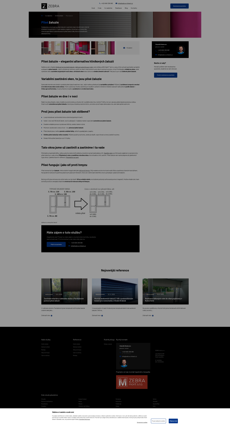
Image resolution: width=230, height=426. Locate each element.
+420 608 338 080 (107, 3)
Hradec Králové (82, 399)
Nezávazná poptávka (179, 6)
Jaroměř (155, 401)
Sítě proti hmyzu (45, 352)
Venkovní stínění (100, 294)
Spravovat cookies (142, 422)
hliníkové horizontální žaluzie (65, 67)
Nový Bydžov (44, 404)
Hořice (154, 399)
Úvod (93, 8)
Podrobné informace (84, 419)
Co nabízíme (108, 8)
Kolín (154, 406)
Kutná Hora (118, 401)
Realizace (118, 8)
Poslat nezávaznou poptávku (165, 75)
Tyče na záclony (45, 355)
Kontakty (134, 8)
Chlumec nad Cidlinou (84, 406)
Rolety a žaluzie (108, 344)
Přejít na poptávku (56, 244)
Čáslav (117, 406)
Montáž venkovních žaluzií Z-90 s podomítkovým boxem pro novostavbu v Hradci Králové (113, 299)
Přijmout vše (173, 421)
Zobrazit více (45, 315)
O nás (99, 8)
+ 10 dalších (129, 48)
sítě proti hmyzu (84, 170)
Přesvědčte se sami (72, 157)
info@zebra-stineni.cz (125, 3)
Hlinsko (80, 404)
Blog (126, 8)
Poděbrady (118, 404)
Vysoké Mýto (156, 404)
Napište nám (108, 153)
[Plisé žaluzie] (53, 47)
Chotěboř (43, 406)
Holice (80, 401)
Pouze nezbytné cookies (158, 421)
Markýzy (43, 350)
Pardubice (118, 399)
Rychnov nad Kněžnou (47, 401)
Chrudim (43, 399)
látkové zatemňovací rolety (84, 67)
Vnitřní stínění (59, 16)
